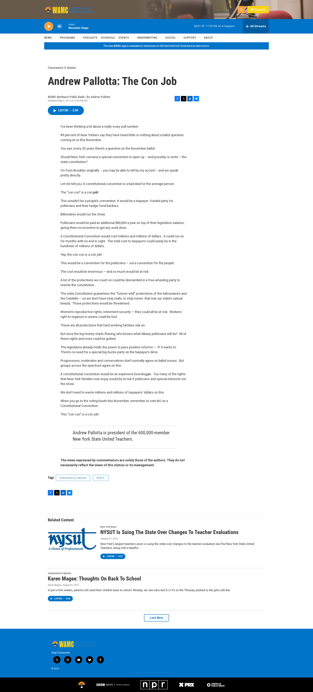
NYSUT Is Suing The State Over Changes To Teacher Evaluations (169, 532)
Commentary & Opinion (62, 67)
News (48, 37)
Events (124, 37)
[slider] (65, 26)
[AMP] (216, 684)
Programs (67, 37)
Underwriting (147, 37)
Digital (170, 37)
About (208, 37)
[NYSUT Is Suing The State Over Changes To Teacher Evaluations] (72, 539)
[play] (49, 26)
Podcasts (90, 37)
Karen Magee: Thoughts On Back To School (94, 578)
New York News (108, 526)
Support (189, 37)
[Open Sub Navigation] (54, 37)
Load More (156, 617)
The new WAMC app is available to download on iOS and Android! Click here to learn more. (156, 45)
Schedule (108, 37)
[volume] (60, 26)
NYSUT (101, 477)
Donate (259, 9)
